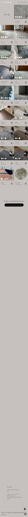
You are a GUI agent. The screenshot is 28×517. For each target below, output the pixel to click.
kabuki (7, 176)
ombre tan (7, 116)
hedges (7, 136)
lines (7, 156)
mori (7, 55)
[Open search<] (19, 2)
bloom (7, 96)
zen (7, 35)
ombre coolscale (7, 75)
